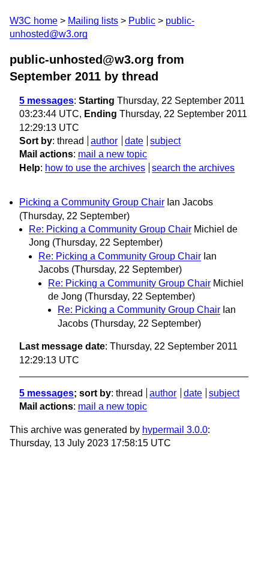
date (134, 141)
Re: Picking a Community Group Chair (110, 229)
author (104, 141)
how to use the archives (95, 168)
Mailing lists (93, 21)
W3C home (34, 21)
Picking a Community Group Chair (91, 202)
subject (165, 141)
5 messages (46, 100)
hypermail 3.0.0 (175, 430)
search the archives (193, 168)
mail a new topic (112, 154)
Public (141, 21)
